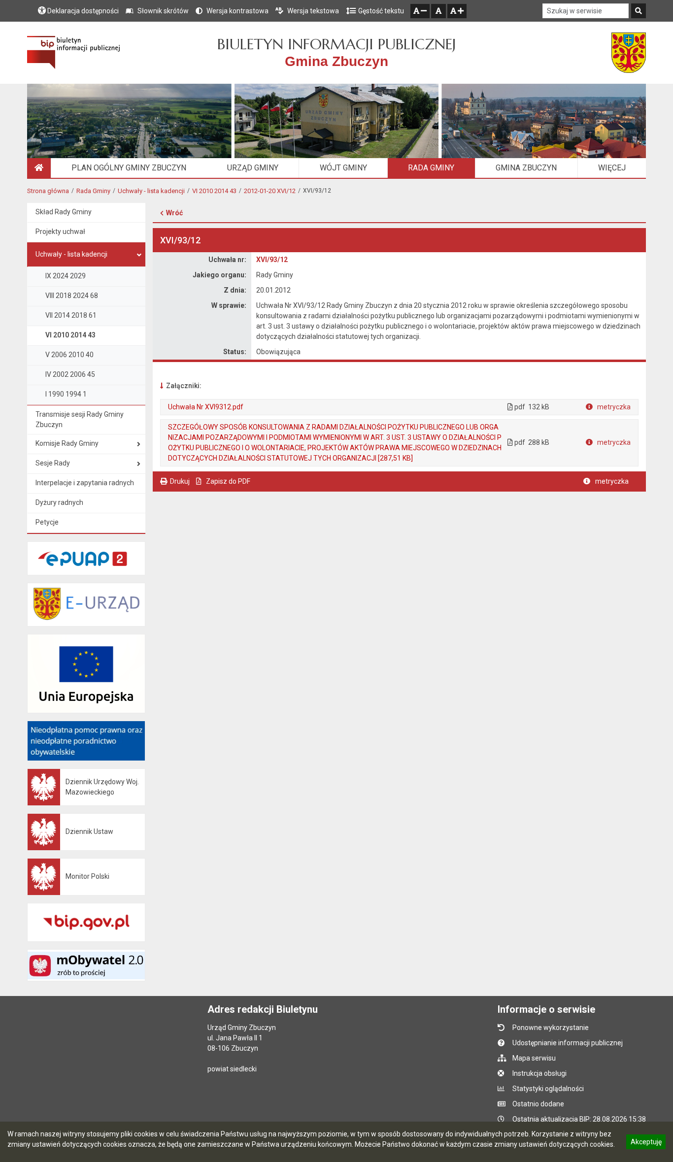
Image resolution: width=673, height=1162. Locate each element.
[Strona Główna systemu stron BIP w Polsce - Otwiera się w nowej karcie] (73, 52)
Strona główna (48, 191)
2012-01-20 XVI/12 (270, 191)
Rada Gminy (93, 191)
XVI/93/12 (272, 260)
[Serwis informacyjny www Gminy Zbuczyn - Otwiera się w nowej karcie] (628, 53)
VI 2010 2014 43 (214, 191)
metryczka (613, 407)
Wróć (174, 213)
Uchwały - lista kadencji (151, 191)
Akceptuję (646, 1143)
